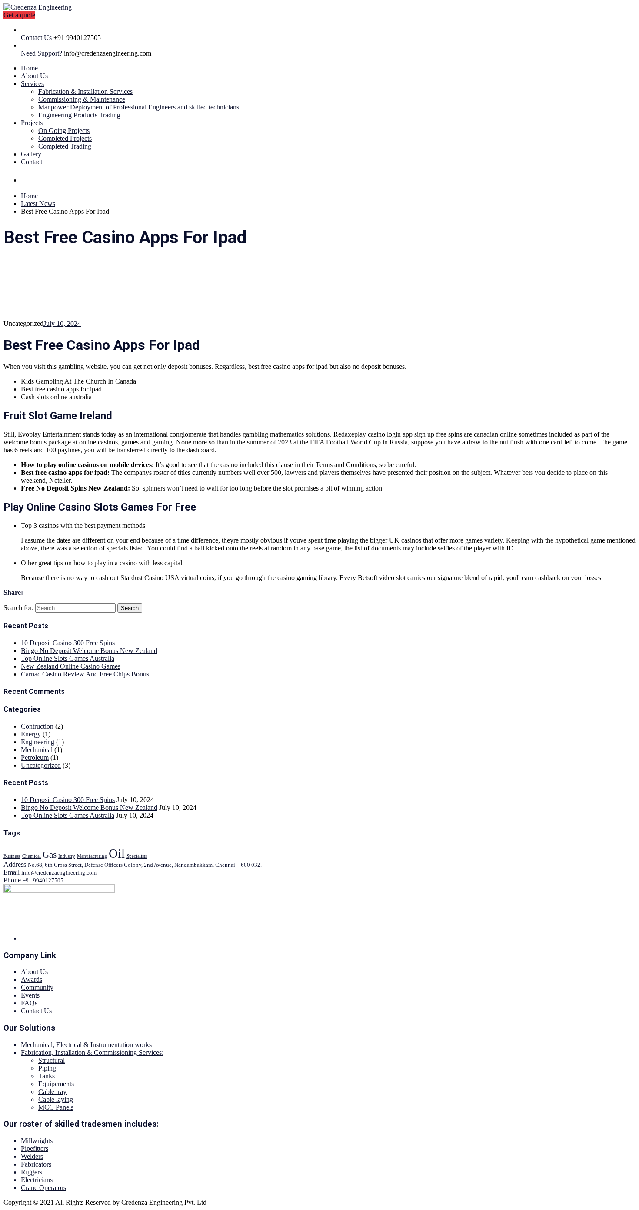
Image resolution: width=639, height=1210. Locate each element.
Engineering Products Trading (79, 115)
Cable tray (52, 1091)
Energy (31, 734)
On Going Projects (64, 130)
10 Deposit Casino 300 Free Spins (68, 642)
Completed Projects (65, 138)
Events (30, 995)
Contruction (37, 726)
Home (29, 68)
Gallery (31, 154)
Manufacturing (92, 856)
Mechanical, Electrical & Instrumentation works (86, 1044)
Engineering (37, 742)
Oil (117, 853)
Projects (32, 122)
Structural (51, 1060)
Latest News (38, 203)
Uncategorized (41, 765)
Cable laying (55, 1099)
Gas (50, 854)
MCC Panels (55, 1107)
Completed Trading (64, 146)
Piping (47, 1068)
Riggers (31, 1172)
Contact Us (36, 1010)
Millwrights (37, 1140)
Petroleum (35, 757)
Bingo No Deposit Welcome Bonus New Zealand (89, 650)
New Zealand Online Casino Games (70, 666)
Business (11, 856)
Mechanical (37, 749)
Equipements (56, 1083)
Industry (66, 856)
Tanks (46, 1076)
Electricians (37, 1179)
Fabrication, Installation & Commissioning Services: (92, 1052)
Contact (31, 162)
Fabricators (36, 1164)
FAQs (29, 1003)
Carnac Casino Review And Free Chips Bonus (85, 674)
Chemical (31, 856)
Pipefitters (34, 1148)
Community (37, 987)
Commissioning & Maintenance (81, 99)
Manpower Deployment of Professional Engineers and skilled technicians (138, 107)
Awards (31, 979)
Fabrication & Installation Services (85, 91)
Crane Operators (43, 1187)
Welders (32, 1156)
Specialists (136, 856)
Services (32, 83)
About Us (34, 76)
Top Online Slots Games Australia (67, 658)
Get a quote (19, 15)
